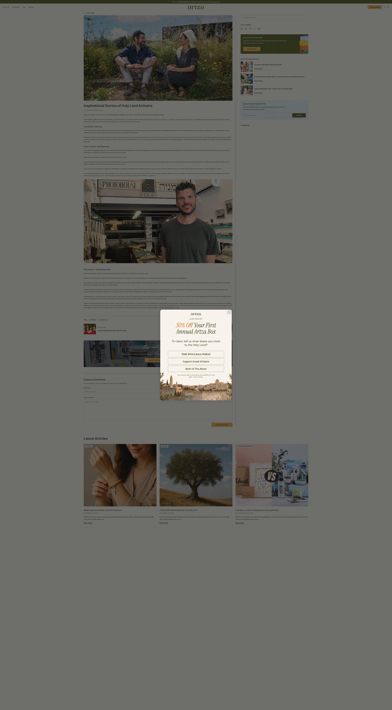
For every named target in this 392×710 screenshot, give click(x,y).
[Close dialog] (229, 312)
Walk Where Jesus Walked (196, 354)
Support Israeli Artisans (196, 361)
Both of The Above (196, 368)
